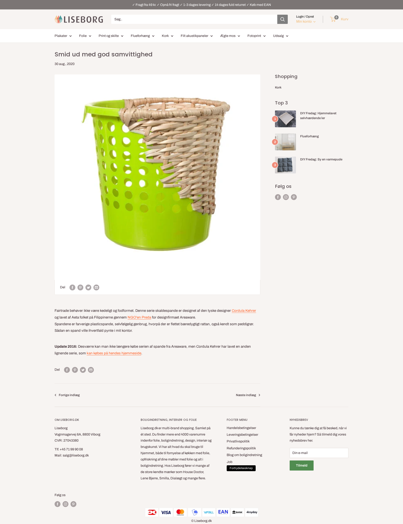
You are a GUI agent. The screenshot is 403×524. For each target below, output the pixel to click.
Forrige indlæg (69, 395)
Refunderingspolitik (241, 448)
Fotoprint (254, 36)
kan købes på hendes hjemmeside (114, 353)
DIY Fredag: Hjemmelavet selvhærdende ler (318, 116)
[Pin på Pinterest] (80, 287)
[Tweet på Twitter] (88, 287)
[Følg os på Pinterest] (294, 197)
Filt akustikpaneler (194, 36)
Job (229, 462)
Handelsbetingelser (241, 428)
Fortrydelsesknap (241, 468)
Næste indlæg (246, 395)
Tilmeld (301, 465)
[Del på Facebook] (72, 287)
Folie (83, 36)
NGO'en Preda (139, 317)
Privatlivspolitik (238, 441)
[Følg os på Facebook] (278, 197)
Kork (165, 36)
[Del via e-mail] (96, 287)
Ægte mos (228, 36)
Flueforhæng (140, 36)
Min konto (304, 21)
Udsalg (278, 36)
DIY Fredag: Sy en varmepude (321, 159)
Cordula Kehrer (244, 311)
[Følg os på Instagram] (286, 197)
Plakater (61, 36)
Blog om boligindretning (244, 455)
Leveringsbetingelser (242, 434)
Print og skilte (109, 36)
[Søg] (282, 19)
